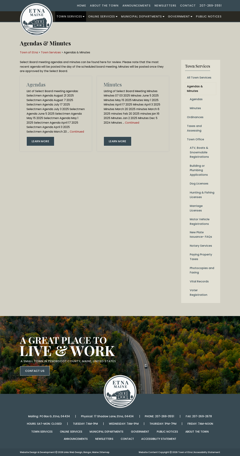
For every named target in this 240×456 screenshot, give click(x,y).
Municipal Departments (141, 16)
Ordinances (195, 117)
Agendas (36, 84)
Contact (188, 6)
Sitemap (104, 452)
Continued (77, 132)
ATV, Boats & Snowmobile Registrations (199, 152)
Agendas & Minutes (195, 88)
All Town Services (199, 78)
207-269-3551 (211, 6)
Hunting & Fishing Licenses (202, 194)
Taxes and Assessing (194, 128)
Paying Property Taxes (201, 256)
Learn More (40, 141)
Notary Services (201, 246)
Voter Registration (198, 292)
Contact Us (34, 371)
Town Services (69, 16)
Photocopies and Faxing (202, 270)
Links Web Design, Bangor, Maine (81, 452)
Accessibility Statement (158, 439)
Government (179, 16)
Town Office (195, 139)
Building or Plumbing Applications (199, 170)
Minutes (113, 84)
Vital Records (199, 281)
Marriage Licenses (196, 208)
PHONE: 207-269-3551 (159, 416)
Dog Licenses (199, 184)
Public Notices (209, 16)
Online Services (101, 16)
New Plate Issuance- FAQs (201, 234)
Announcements (136, 6)
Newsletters (165, 6)
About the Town (104, 6)
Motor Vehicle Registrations (199, 221)
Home (81, 6)
